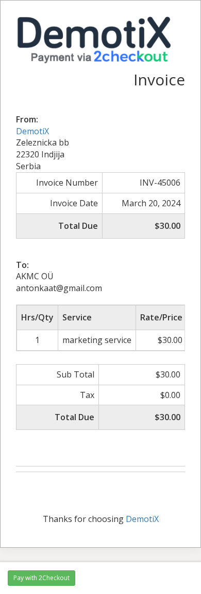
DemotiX (32, 131)
